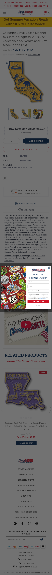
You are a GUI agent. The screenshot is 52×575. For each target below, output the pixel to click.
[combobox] (29, 290)
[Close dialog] (49, 268)
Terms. (45, 298)
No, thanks (38, 306)
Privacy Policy (41, 298)
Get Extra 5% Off (38, 301)
